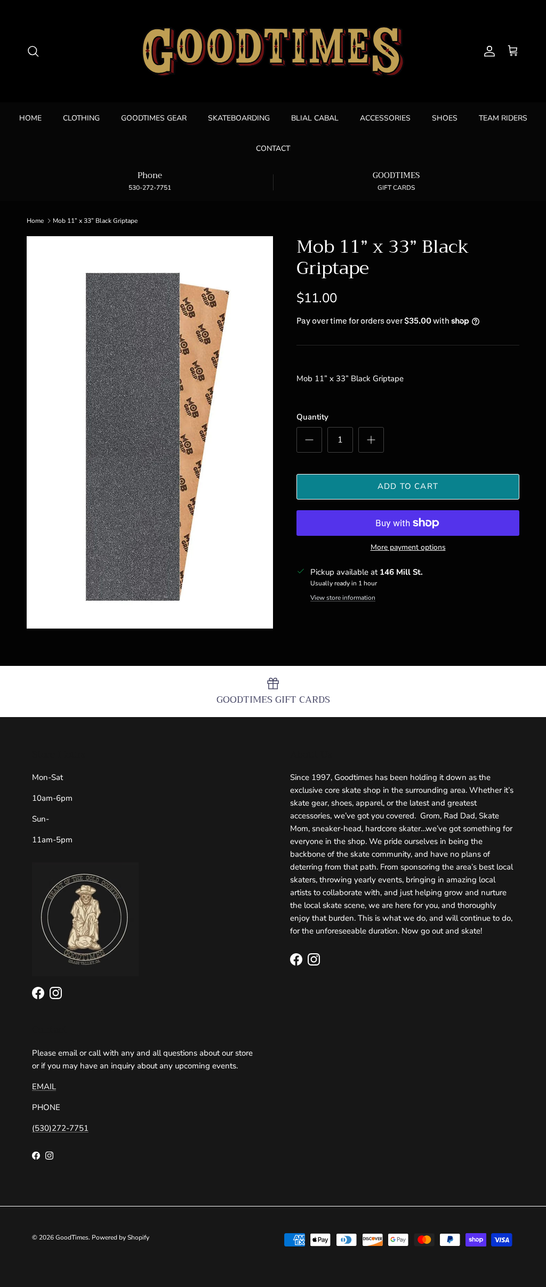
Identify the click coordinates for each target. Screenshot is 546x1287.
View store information (342, 597)
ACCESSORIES (385, 118)
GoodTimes (72, 1237)
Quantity (312, 417)
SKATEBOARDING (239, 118)
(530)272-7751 (60, 1128)
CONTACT (273, 148)
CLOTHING (81, 118)
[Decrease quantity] (309, 440)
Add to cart (408, 486)
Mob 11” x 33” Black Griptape (95, 220)
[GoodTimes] (273, 51)
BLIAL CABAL (315, 118)
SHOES (444, 118)
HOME (30, 118)
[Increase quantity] (371, 440)
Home (35, 220)
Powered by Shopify (120, 1237)
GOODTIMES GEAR (154, 118)
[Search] (33, 51)
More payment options (408, 547)
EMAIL (44, 1086)
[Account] (487, 51)
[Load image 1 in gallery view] (150, 432)
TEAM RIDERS (503, 118)
